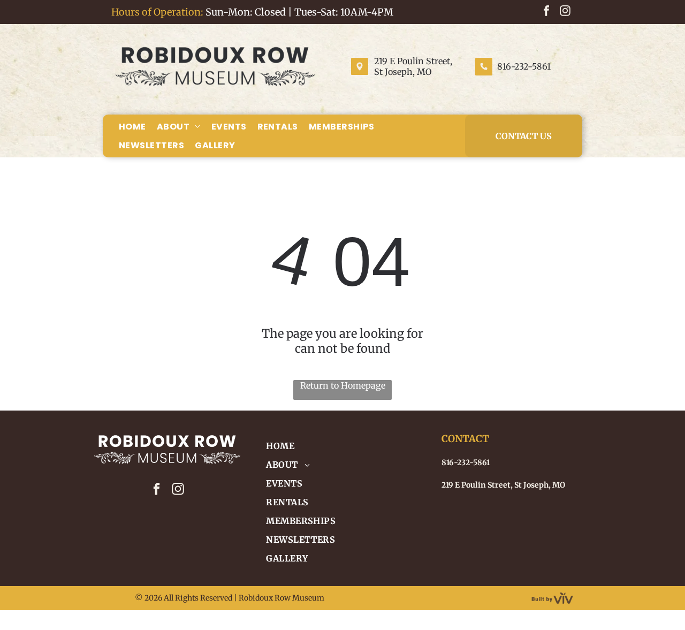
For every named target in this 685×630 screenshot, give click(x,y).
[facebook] (546, 12)
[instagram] (565, 12)
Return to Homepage (342, 385)
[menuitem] (132, 126)
